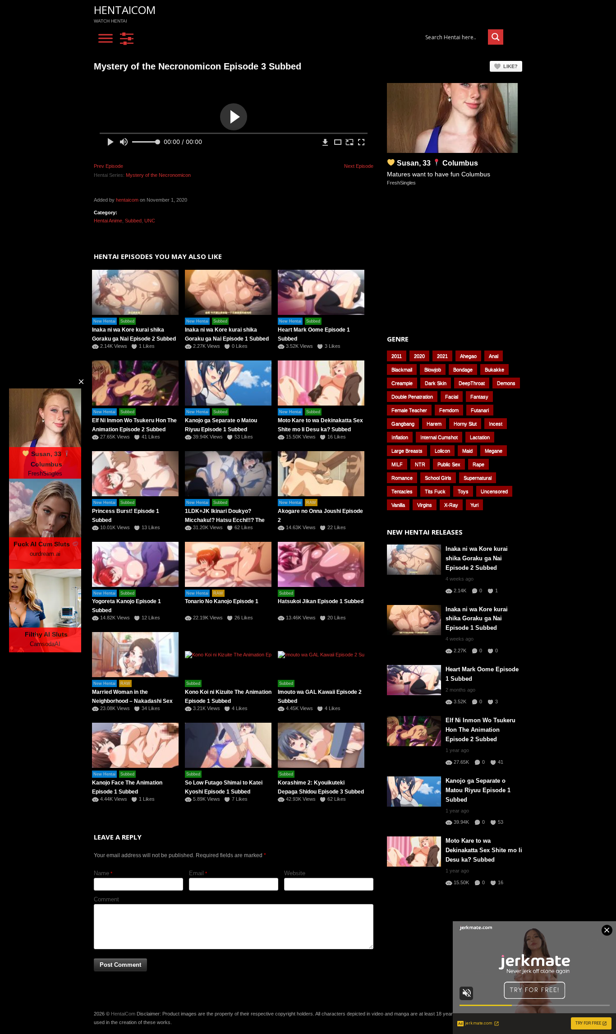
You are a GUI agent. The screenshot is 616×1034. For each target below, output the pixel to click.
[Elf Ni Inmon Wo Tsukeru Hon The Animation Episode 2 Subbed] (135, 383)
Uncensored (494, 491)
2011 (396, 356)
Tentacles (402, 491)
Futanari (480, 410)
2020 (419, 356)
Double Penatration (412, 396)
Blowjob (432, 369)
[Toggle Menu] (105, 38)
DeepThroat (472, 383)
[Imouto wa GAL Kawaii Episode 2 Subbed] (321, 654)
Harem (434, 423)
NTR (420, 464)
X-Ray (451, 505)
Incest (495, 423)
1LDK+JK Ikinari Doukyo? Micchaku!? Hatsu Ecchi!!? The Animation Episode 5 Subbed (225, 520)
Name (101, 873)
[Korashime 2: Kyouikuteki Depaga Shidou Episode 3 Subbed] (321, 745)
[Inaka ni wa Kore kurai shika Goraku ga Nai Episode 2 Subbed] (135, 292)
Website (294, 873)
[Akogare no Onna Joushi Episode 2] (321, 473)
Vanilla (398, 505)
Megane (493, 450)
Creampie (402, 383)
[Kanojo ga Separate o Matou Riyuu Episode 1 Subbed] (228, 383)
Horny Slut (465, 423)
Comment (106, 899)
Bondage (463, 369)
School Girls (438, 477)
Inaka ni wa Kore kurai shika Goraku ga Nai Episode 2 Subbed (477, 558)
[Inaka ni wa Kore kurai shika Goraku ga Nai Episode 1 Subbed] (228, 292)
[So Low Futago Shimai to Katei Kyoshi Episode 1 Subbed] (228, 745)
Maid (467, 450)
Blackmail (401, 369)
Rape (478, 464)
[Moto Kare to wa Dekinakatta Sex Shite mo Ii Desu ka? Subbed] (321, 383)
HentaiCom (125, 9)
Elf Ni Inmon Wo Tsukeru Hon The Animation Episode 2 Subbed (480, 730)
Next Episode (358, 166)
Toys (463, 491)
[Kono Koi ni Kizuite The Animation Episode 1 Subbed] (228, 654)
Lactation (480, 437)
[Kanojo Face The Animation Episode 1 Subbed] (135, 745)
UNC (149, 220)
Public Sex (448, 464)
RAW (311, 502)
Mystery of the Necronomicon (158, 175)
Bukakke (494, 369)
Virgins (424, 505)
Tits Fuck (435, 491)
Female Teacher (409, 410)
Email (196, 873)
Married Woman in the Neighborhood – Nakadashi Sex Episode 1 (132, 701)
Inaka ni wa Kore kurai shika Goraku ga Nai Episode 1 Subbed (477, 619)
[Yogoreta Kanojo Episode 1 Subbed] (135, 564)
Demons (506, 383)
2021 (442, 356)
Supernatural (478, 477)
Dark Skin (435, 383)
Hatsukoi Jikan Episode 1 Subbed (320, 601)
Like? (510, 66)
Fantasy (479, 396)
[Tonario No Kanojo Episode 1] (228, 564)
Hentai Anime (108, 220)
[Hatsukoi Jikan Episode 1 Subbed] (321, 564)
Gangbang (402, 423)
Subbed (133, 220)
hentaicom (127, 200)
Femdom (449, 410)
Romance (402, 477)
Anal (493, 356)
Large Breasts (407, 450)
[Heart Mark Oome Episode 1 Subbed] (321, 292)
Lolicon (442, 450)
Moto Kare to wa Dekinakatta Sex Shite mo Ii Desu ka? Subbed (484, 850)
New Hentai (104, 321)
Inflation (399, 437)
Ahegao (468, 356)
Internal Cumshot (439, 437)
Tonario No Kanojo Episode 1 (221, 601)
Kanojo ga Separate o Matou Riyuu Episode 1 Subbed (478, 790)
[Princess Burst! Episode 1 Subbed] (135, 473)
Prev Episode (108, 166)
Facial (451, 396)
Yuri (474, 505)
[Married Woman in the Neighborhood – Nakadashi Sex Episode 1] (135, 654)
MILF (397, 464)
